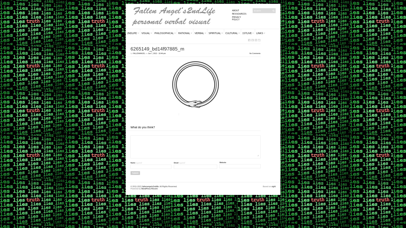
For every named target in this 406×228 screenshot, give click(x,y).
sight (274, 186)
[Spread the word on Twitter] (252, 40)
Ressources (239, 14)
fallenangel (139, 53)
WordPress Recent (149, 189)
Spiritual (215, 33)
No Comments (255, 53)
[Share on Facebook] (249, 40)
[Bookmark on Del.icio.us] (256, 40)
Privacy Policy (236, 18)
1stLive (247, 33)
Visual (145, 33)
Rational (184, 33)
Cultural (231, 33)
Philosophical (164, 33)
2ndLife (132, 33)
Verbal (199, 33)
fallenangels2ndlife (150, 186)
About (235, 10)
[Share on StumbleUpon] (259, 40)
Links (259, 33)
